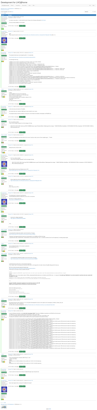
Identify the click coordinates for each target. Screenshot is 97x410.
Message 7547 (10, 154)
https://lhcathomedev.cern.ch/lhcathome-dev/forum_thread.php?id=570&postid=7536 (36, 34)
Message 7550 (10, 214)
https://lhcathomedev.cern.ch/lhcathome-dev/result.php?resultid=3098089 (22, 234)
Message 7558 (10, 369)
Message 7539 (10, 52)
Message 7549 (10, 192)
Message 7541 (10, 106)
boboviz (2, 119)
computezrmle (3, 31)
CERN (50, 408)
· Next (5, 13)
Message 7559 (10, 380)
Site (33, 5)
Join (90, 5)
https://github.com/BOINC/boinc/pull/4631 (16, 199)
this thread (44, 20)
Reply (21, 25)
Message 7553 (10, 243)
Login (93, 5)
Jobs (29, 5)
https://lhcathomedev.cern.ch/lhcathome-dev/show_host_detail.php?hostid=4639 (40, 304)
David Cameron (4, 16)
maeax (2, 89)
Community (24, 5)
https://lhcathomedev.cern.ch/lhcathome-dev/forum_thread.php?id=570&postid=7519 (24, 170)
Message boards (4, 8)
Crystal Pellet (3, 52)
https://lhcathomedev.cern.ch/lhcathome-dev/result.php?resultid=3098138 (22, 268)
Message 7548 (10, 176)
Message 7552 (10, 229)
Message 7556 (10, 310)
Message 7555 (10, 299)
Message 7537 (10, 31)
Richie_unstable (4, 135)
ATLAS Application (10, 8)
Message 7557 (10, 354)
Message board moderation (5, 9)
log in (12, 11)
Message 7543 (10, 134)
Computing (18, 5)
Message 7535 (10, 16)
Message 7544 (10, 144)
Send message (4, 23)
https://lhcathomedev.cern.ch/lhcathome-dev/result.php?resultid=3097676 (22, 57)
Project (12, 5)
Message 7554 (10, 253)
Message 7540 (10, 89)
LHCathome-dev (5, 5)
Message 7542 (10, 119)
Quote (24, 25)
